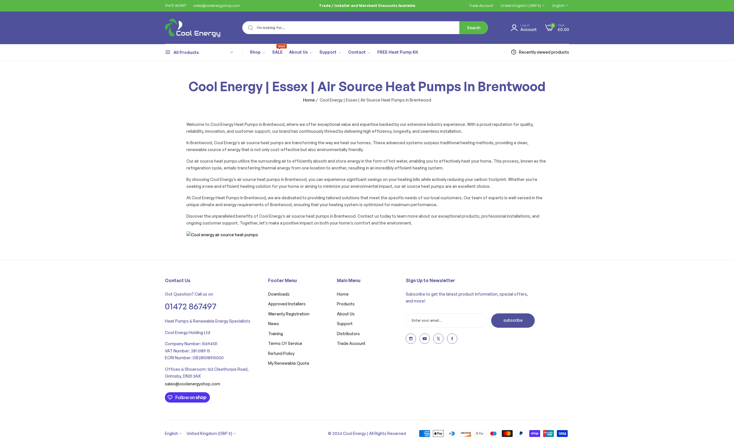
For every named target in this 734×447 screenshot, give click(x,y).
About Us (346, 313)
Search (474, 27)
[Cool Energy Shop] (185, 28)
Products (346, 303)
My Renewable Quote (288, 363)
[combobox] (365, 27)
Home (309, 99)
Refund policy (281, 353)
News (273, 323)
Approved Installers (287, 303)
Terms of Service (285, 343)
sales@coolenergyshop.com (192, 383)
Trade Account (351, 343)
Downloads (279, 294)
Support (345, 323)
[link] (258, 52)
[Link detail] (411, 338)
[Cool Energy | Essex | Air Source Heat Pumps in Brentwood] (222, 234)
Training (275, 333)
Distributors (348, 333)
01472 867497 (190, 306)
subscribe (513, 320)
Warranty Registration (288, 313)
